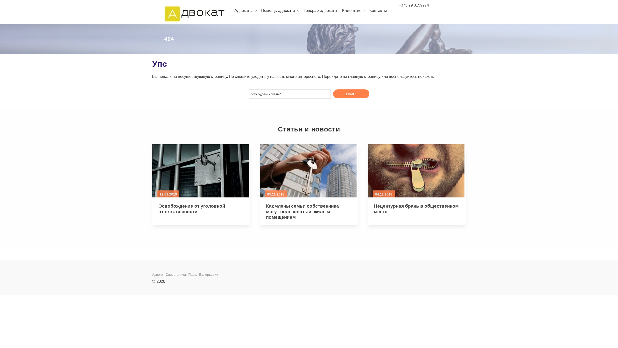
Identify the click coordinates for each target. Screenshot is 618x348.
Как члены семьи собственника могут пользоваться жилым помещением (302, 211)
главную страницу (364, 76)
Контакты (378, 10)
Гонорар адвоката (320, 10)
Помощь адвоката (278, 10)
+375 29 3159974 (414, 5)
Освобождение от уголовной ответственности (191, 208)
